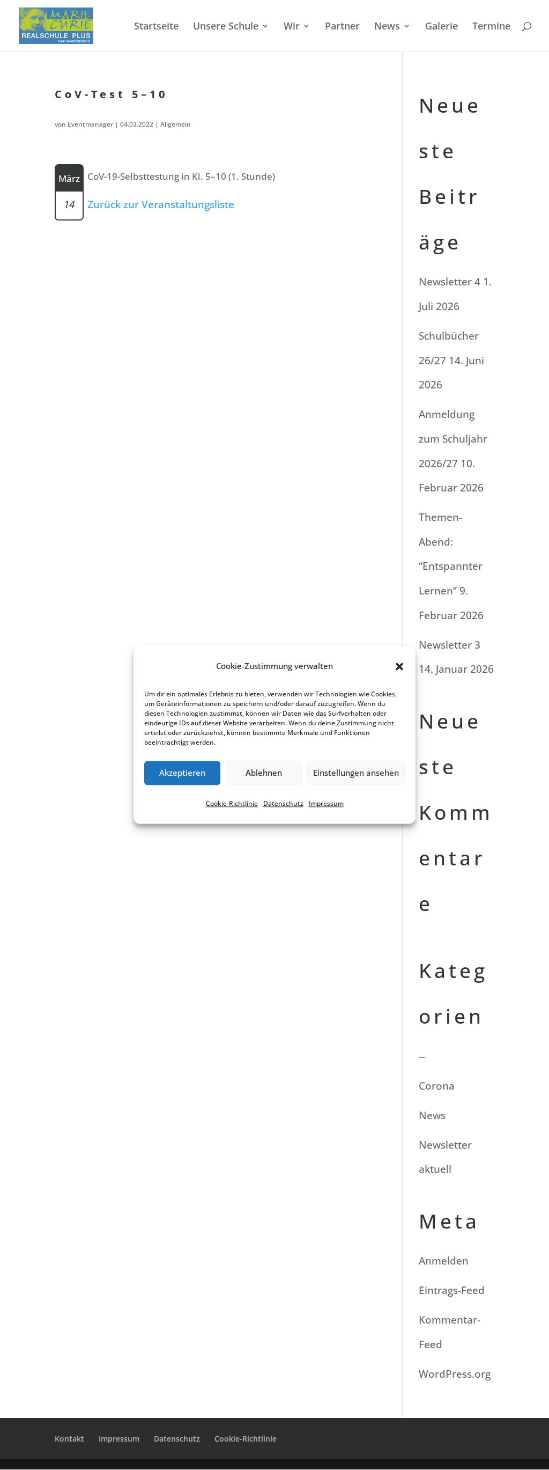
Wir (292, 27)
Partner (342, 27)
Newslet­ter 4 (449, 282)
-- (422, 1056)
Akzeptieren (182, 773)
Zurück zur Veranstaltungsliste (160, 204)
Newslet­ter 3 (449, 645)
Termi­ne (491, 27)
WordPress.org (455, 1374)
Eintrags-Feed (452, 1290)
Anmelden (444, 1261)
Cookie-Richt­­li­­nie (245, 1439)
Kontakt (69, 1439)
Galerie (441, 27)
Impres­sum (326, 803)
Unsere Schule (225, 27)
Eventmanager (90, 124)
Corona (437, 1086)
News (387, 27)
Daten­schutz (283, 803)
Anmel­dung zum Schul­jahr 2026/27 (453, 438)
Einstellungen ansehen (356, 773)
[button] (399, 666)
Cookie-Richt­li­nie (232, 803)
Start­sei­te (156, 27)
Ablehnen (264, 773)
